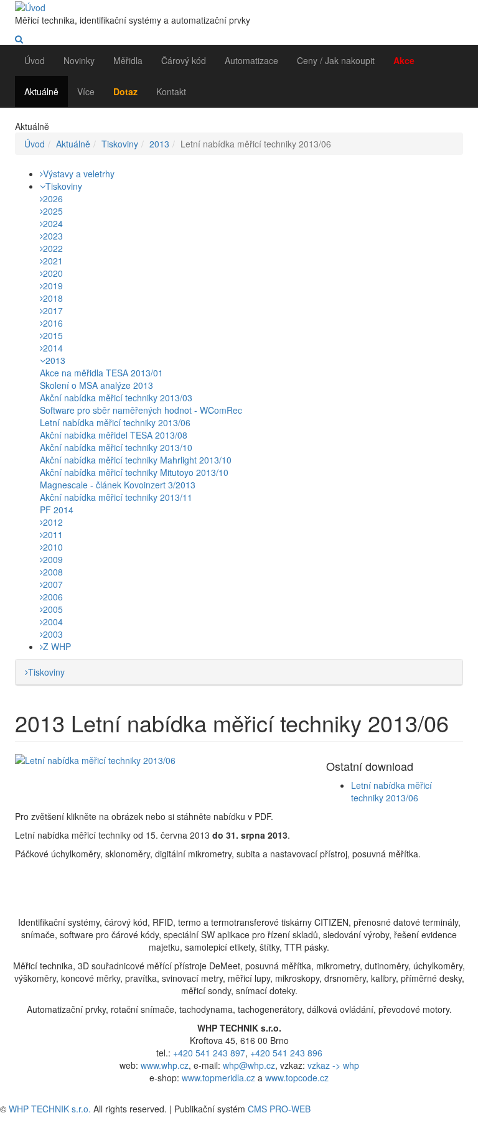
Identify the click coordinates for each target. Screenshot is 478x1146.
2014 (53, 348)
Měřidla (128, 60)
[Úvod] (30, 6)
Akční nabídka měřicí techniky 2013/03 (116, 397)
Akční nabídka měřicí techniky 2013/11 (116, 497)
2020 (53, 273)
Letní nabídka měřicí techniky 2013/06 (115, 422)
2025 (53, 211)
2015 (53, 335)
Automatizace (251, 60)
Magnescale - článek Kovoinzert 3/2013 (117, 484)
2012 (53, 522)
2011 (53, 534)
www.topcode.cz (297, 1077)
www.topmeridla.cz (218, 1077)
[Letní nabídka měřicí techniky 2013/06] (161, 760)
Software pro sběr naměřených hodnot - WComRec (141, 410)
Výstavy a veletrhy (79, 173)
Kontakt (171, 91)
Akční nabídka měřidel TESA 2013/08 (113, 435)
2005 (53, 609)
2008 (53, 572)
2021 (53, 260)
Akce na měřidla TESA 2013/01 (101, 372)
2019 (53, 285)
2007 (53, 584)
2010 (53, 547)
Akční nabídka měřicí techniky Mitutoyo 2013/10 (134, 472)
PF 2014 (56, 509)
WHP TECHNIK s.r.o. (50, 1108)
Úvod (34, 60)
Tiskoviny (119, 143)
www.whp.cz (165, 1065)
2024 (53, 223)
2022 (53, 248)
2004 (53, 621)
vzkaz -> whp (333, 1065)
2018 (53, 298)
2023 (53, 236)
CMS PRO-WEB (279, 1108)
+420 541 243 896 (286, 1052)
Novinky (79, 60)
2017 (53, 310)
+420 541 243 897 (209, 1052)
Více (86, 91)
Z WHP (57, 646)
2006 (53, 596)
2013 (159, 143)
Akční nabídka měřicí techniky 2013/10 (116, 447)
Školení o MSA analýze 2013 (96, 385)
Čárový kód (183, 60)
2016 (53, 323)
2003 (53, 634)
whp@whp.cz (249, 1065)
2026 (53, 198)
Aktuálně (41, 91)
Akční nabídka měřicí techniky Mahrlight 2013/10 (136, 460)
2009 (53, 559)
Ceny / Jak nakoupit (336, 60)
